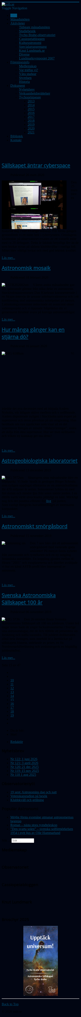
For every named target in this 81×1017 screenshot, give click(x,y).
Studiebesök (27, 31)
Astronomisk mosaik (26, 267)
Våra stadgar (27, 74)
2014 (31, 105)
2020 (31, 128)
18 (12, 711)
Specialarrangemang (33, 46)
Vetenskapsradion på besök (28, 796)
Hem (13, 15)
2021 (31, 132)
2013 (31, 101)
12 (12, 688)
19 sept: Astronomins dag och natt (33, 792)
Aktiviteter (17, 23)
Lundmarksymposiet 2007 (37, 58)
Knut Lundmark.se (32, 50)
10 (12, 680)
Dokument (17, 85)
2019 (31, 124)
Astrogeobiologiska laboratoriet (40, 460)
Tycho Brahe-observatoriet (37, 35)
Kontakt (15, 140)
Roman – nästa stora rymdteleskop (33, 825)
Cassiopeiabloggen (32, 39)
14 (12, 696)
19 (12, 715)
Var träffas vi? (28, 70)
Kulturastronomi (30, 43)
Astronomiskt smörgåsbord (34, 526)
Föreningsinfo (19, 62)
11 (12, 684)
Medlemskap (28, 66)
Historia (24, 82)
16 (12, 703)
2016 (31, 113)
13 (12, 692)
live (48, 501)
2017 (31, 117)
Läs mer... (8, 258)
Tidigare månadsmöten (34, 27)
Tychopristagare (30, 97)
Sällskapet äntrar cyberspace (36, 165)
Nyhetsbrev (27, 89)
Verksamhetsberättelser (34, 93)
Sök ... (6, 840)
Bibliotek (16, 136)
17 (12, 707)
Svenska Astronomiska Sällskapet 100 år (29, 598)
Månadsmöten (20, 19)
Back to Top (10, 1004)
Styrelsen (25, 78)
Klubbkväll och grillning (27, 800)
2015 (31, 109)
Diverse (24, 54)
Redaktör (16, 742)
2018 (31, 120)
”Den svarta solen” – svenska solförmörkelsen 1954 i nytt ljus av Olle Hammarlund (41, 831)
